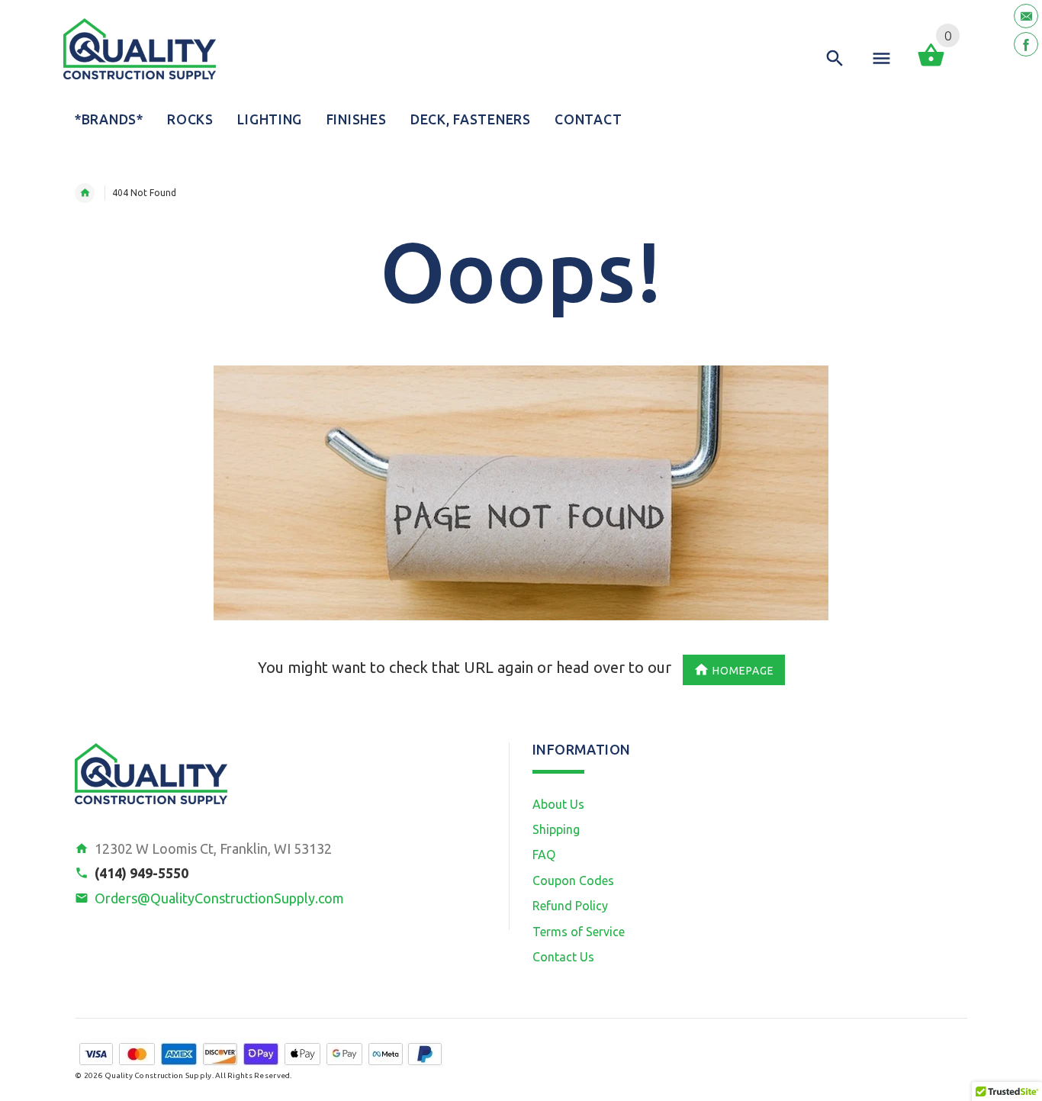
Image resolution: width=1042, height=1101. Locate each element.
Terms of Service (578, 931)
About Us (558, 804)
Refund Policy (570, 906)
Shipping (556, 829)
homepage (743, 670)
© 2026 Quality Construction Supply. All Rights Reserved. (183, 1075)
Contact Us (563, 957)
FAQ (543, 854)
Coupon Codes (573, 880)
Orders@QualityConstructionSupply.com (219, 898)
